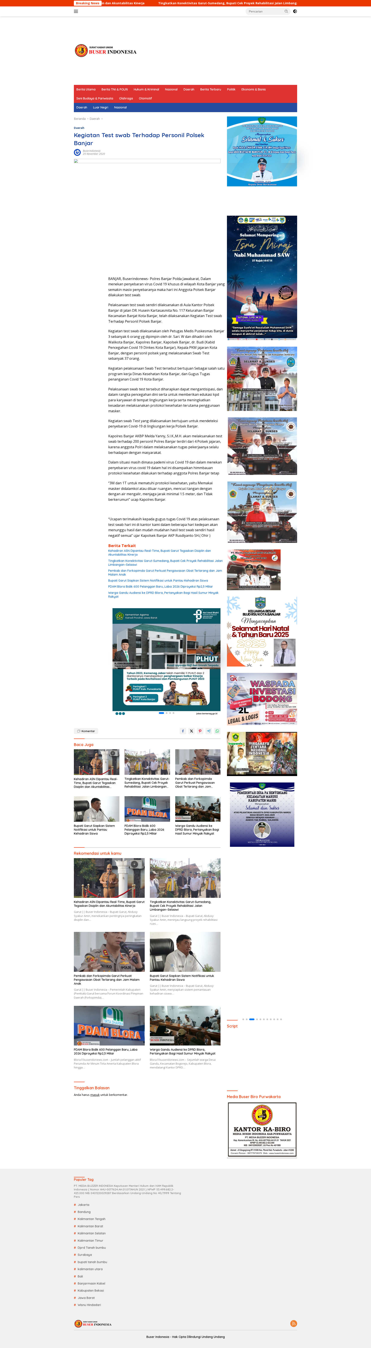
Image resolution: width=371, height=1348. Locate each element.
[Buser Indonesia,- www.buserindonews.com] (106, 50)
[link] (166, 662)
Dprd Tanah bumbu (92, 1248)
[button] (286, 11)
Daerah (189, 89)
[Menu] (77, 11)
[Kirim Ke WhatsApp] (217, 731)
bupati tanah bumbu (92, 1262)
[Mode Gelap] (295, 11)
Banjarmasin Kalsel (91, 1283)
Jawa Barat (86, 1298)
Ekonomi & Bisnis (254, 89)
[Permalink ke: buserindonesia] (77, 152)
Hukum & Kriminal (146, 89)
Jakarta (83, 1205)
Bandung (84, 1212)
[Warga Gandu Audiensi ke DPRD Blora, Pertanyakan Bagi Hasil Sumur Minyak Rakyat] (198, 809)
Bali (80, 1276)
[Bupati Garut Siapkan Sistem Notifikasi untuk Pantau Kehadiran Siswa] (96, 809)
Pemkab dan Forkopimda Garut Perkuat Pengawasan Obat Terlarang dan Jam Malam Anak (165, 572)
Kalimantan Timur (90, 1241)
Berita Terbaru (210, 89)
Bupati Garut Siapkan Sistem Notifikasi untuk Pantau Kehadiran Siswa (158, 580)
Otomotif (145, 98)
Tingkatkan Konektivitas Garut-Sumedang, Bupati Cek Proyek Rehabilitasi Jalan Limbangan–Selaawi (167, 3)
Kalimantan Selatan (92, 1233)
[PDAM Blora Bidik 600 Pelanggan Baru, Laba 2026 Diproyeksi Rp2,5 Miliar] (147, 809)
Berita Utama (86, 89)
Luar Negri (100, 107)
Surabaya (85, 1255)
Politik (231, 89)
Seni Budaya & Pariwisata (94, 98)
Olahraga (126, 98)
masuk (95, 1095)
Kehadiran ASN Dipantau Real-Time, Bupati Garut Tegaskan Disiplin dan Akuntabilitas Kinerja (159, 553)
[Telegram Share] (208, 731)
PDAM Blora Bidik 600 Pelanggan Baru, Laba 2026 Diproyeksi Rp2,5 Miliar (160, 586)
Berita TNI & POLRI (115, 89)
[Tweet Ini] (191, 731)
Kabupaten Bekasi (91, 1290)
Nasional (171, 89)
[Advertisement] (219, 51)
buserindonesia (91, 151)
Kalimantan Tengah (91, 1219)
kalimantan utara (90, 1269)
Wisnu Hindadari (89, 1305)
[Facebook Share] (183, 731)
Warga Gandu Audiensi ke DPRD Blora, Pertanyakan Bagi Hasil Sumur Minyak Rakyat (163, 595)
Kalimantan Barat (90, 1226)
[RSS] (293, 1324)
